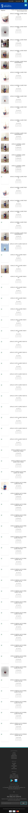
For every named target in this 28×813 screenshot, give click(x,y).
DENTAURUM (14, 768)
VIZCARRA (14, 763)
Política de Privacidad (14, 775)
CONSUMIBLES (14, 765)
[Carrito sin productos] (25, 1)
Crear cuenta (18, 1)
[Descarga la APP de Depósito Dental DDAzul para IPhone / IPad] (16, 780)
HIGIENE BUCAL (14, 756)
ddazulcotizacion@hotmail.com (14, 788)
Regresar (3, 10)
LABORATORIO (14, 755)
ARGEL (14, 764)
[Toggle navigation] (26, 5)
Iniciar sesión (11, 1)
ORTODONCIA (14, 758)
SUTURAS (14, 754)
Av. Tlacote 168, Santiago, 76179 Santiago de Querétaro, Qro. (14, 787)
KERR (14, 767)
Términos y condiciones (14, 776)
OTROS (14, 752)
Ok (23, 803)
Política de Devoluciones (14, 777)
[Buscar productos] (22, 1)
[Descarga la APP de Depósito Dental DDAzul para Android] (12, 780)
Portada (14, 773)
